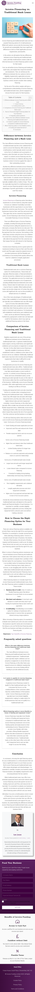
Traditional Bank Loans (19, 105)
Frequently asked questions (17, 115)
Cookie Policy (17, 980)
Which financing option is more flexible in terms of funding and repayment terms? (18, 126)
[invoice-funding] (11, 2)
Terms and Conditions (17, 989)
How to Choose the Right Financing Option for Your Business (17, 112)
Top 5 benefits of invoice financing (21, 634)
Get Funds (17, 907)
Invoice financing (8, 200)
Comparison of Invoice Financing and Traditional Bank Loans (17, 108)
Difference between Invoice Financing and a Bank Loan (17, 101)
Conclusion (18, 129)
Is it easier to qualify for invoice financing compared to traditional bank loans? (18, 122)
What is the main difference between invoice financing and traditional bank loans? (17, 118)
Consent (4, 899)
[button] (33, 3)
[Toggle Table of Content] (29, 97)
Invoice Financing (19, 104)
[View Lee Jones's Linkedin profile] (17, 830)
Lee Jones (17, 835)
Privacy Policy (17, 984)
